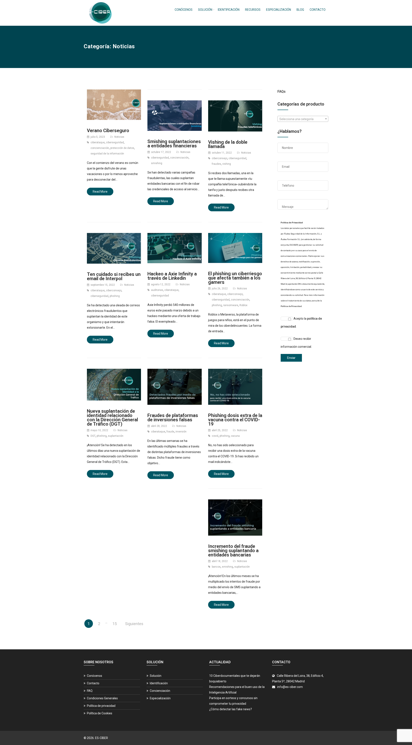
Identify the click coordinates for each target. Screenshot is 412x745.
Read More (100, 191)
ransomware (230, 305)
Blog (300, 9)
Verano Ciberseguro (108, 130)
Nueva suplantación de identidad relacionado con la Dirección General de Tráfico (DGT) (112, 417)
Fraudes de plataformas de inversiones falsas (172, 417)
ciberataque (98, 142)
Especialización (278, 9)
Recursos (253, 9)
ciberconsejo (219, 158)
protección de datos (122, 148)
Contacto (318, 9)
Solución (205, 9)
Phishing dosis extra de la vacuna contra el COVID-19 (235, 420)
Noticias (119, 136)
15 (114, 623)
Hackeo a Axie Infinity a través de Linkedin (172, 276)
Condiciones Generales (102, 698)
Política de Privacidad (291, 306)
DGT (93, 435)
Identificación (228, 9)
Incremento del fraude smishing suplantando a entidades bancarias (233, 551)
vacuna (235, 435)
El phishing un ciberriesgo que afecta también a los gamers (235, 278)
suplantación (115, 435)
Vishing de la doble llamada (227, 144)
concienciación (100, 148)
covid (215, 435)
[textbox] (303, 119)
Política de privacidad (101, 705)
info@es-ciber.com (290, 687)
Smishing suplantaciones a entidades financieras (174, 143)
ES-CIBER (101, 738)
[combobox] (303, 119)
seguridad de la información (107, 153)
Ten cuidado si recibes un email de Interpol (114, 276)
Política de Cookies (99, 713)
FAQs (281, 91)
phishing (115, 296)
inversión (181, 431)
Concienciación (160, 690)
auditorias (157, 290)
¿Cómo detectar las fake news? (230, 709)
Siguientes (134, 623)
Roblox (243, 305)
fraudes (216, 163)
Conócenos (183, 9)
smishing (156, 163)
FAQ (89, 690)
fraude (170, 431)
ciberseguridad (115, 142)
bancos (216, 566)
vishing (226, 163)
